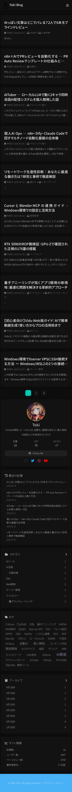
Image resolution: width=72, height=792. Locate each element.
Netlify (28, 634)
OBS (18, 634)
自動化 (33, 66)
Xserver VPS (36, 629)
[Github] (26, 460)
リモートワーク (49, 182)
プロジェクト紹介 (38, 104)
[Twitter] (32, 460)
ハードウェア (36, 254)
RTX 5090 (61, 660)
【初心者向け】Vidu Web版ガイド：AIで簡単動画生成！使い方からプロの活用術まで (36, 323)
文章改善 (46, 32)
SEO (55, 634)
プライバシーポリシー (53, 783)
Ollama (46, 655)
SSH (48, 629)
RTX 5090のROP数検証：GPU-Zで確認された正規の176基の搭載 (36, 246)
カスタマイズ (28, 648)
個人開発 (39, 643)
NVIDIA (62, 624)
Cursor (22, 624)
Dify (31, 624)
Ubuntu (10, 665)
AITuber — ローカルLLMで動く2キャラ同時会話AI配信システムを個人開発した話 (36, 97)
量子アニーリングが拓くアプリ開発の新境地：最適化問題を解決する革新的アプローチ (36, 285)
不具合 (62, 638)
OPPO (9, 634)
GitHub (47, 660)
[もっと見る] (66, 554)
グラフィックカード (15, 660)
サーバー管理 (36, 369)
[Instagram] (39, 460)
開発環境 (34, 215)
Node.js (10, 643)
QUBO (22, 629)
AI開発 (61, 654)
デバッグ (52, 648)
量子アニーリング (46, 624)
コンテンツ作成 (58, 643)
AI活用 (33, 32)
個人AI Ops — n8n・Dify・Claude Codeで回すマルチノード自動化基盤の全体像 (36, 135)
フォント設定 (59, 629)
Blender (10, 638)
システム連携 (42, 634)
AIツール (34, 330)
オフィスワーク (13, 655)
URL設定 (31, 655)
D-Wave (10, 624)
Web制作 (11, 629)
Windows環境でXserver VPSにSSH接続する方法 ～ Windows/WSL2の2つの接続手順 (36, 361)
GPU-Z (22, 638)
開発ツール (23, 665)
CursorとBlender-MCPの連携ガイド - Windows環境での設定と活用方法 (36, 208)
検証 (41, 648)
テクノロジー (36, 292)
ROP (64, 634)
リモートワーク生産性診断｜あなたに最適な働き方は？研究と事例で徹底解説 (36, 174)
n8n (64, 648)
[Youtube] (46, 460)
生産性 (51, 638)
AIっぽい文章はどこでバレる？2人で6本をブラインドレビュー (36, 25)
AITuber (34, 660)
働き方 (33, 182)
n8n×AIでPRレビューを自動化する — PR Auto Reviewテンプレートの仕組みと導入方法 (36, 58)
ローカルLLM (36, 638)
